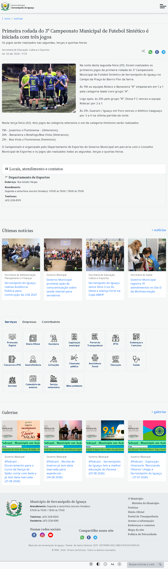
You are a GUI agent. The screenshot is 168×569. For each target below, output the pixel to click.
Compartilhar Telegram (163, 51)
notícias (18, 19)
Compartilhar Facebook (157, 51)
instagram (42, 537)
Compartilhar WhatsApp (150, 51)
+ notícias (159, 230)
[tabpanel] (84, 361)
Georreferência (33, 365)
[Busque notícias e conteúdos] (160, 565)
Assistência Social (95, 365)
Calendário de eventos (33, 386)
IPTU (115, 344)
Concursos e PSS (12, 365)
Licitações (53, 365)
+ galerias (158, 412)
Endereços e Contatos (136, 344)
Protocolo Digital (12, 344)
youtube (50, 537)
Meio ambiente (74, 386)
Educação (116, 365)
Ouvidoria (53, 344)
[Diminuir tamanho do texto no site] (105, 564)
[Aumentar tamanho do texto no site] (119, 564)
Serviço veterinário (54, 386)
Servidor (12, 386)
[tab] (11, 322)
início (7, 19)
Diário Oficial (33, 344)
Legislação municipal (74, 344)
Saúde (136, 365)
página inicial (17, 6)
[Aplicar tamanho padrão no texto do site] (112, 564)
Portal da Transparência (95, 344)
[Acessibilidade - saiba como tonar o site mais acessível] (91, 564)
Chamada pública (74, 365)
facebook (34, 537)
